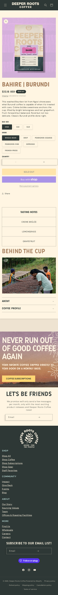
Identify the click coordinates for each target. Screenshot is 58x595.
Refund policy (14, 585)
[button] (5, 5)
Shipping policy (28, 585)
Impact (6, 481)
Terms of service (30, 589)
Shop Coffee (8, 459)
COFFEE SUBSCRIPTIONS (18, 378)
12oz (8, 128)
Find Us (6, 526)
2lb (19, 128)
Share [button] (7, 193)
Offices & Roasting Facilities (17, 515)
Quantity (5, 157)
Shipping (5, 96)
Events (5, 489)
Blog (4, 492)
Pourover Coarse (45, 138)
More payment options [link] (29, 186)
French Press (13, 151)
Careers (6, 533)
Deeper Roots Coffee (17, 581)
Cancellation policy (44, 585)
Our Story (7, 504)
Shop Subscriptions (12, 463)
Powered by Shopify (34, 581)
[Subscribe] (38, 417)
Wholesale (7, 530)
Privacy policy (49, 581)
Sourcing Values (10, 508)
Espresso (32, 145)
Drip (27, 138)
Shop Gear (7, 466)
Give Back (7, 485)
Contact (6, 537)
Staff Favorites (9, 470)
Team (5, 511)
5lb (30, 128)
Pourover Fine (13, 145)
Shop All (6, 456)
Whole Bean (12, 138)
